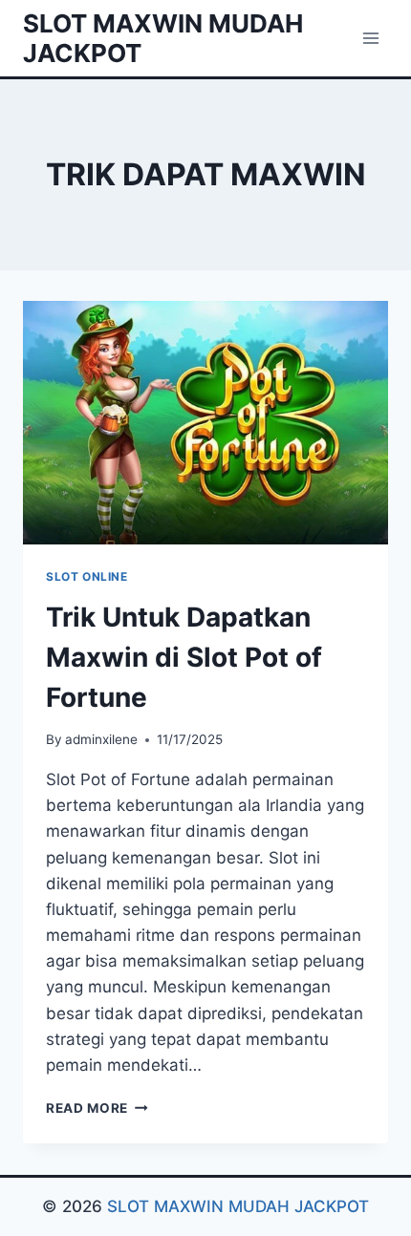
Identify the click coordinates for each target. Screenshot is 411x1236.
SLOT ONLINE (87, 576)
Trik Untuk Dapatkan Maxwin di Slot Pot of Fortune (184, 657)
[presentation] (205, 422)
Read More (97, 1108)
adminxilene (101, 739)
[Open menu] (370, 38)
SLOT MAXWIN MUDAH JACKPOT (238, 1206)
